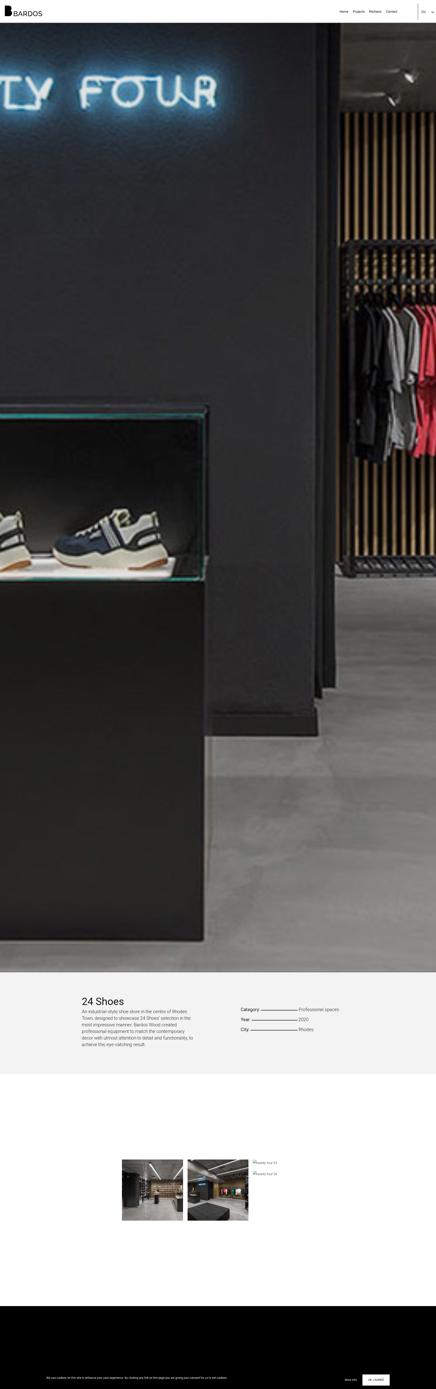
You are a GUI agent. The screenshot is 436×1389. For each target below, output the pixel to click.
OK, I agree (376, 1380)
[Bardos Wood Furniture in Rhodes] (21, 8)
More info (351, 1380)
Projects (359, 11)
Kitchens (375, 11)
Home (344, 11)
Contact (391, 11)
